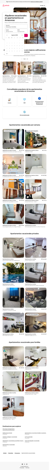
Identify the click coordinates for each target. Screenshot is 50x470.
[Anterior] (22, 59)
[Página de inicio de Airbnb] (6, 5)
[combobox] (16, 27)
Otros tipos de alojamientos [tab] (9, 429)
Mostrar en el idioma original (37, 1)
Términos (27, 467)
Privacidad (22, 467)
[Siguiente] (27, 59)
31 (6, 53)
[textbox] (10, 31)
